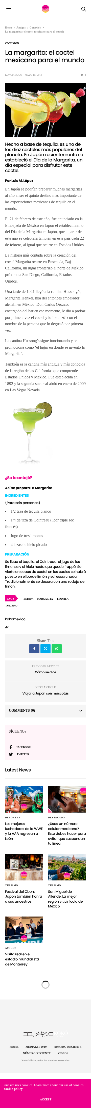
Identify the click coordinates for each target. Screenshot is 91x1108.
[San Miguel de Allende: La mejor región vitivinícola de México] (67, 867)
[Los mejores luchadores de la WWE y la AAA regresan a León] (24, 799)
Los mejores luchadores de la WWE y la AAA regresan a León (24, 831)
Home (14, 1046)
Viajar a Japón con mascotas (45, 693)
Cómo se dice (45, 672)
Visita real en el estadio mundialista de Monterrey (22, 959)
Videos (63, 1053)
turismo (11, 605)
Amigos (10, 948)
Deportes (12, 817)
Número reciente (67, 1046)
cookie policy (13, 1089)
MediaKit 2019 (36, 1046)
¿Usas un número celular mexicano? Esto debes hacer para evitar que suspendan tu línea (67, 833)
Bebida (28, 598)
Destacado (56, 817)
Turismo (11, 885)
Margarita (45, 598)
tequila (63, 598)
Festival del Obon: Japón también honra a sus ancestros (23, 896)
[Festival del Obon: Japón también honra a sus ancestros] (24, 867)
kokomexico (13, 74)
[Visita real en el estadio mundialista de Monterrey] (24, 930)
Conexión (12, 43)
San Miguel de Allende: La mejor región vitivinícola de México (65, 899)
